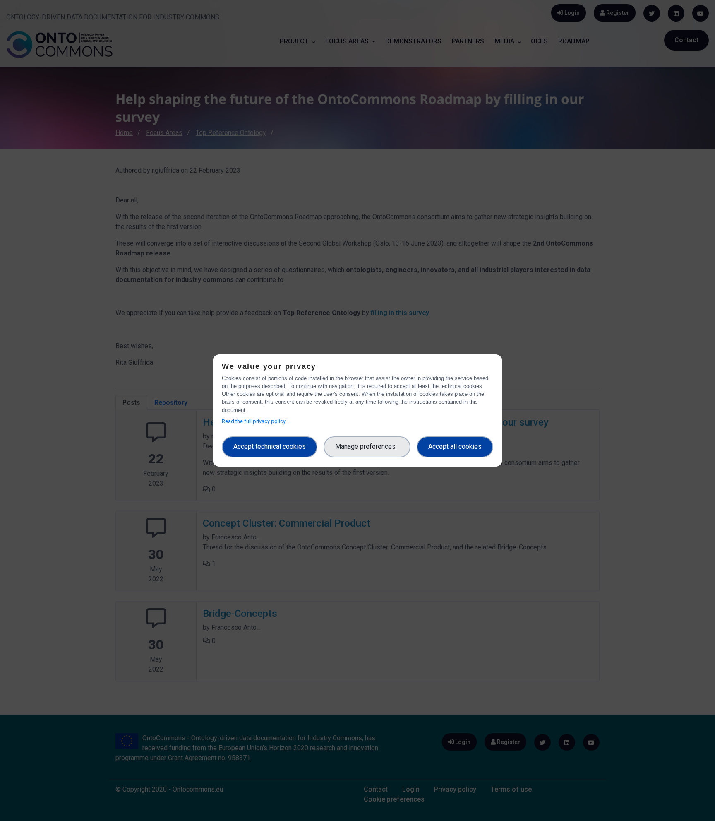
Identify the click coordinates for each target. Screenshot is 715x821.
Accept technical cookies (269, 446)
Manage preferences (367, 446)
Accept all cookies (455, 446)
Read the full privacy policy (255, 421)
